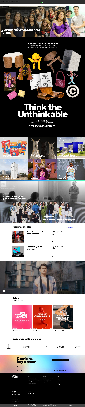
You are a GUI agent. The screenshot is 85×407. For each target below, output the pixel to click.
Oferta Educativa (54, 5)
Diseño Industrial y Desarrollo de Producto (33, 379)
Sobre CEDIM (59, 380)
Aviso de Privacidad (70, 405)
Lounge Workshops (45, 382)
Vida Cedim (59, 382)
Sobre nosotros (67, 5)
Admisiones (61, 5)
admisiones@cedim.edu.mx (60, 370)
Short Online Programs (46, 379)
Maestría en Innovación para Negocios (48, 378)
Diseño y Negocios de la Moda (32, 383)
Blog (58, 383)
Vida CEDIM (73, 5)
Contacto (79, 5)
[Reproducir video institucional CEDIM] (4, 291)
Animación (29, 382)
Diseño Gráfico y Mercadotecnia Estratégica (34, 378)
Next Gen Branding (45, 381)
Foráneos (59, 379)
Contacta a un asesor (63, 386)
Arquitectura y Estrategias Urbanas (32, 381)
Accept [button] (42, 2)
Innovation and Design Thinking (47, 380)
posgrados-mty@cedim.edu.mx (32, 396)
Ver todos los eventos (70, 227)
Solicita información (59, 359)
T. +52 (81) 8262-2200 (15, 399)
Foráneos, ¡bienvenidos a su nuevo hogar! (58, 218)
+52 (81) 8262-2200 (59, 369)
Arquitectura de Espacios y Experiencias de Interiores (35, 380)
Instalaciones (59, 381)
